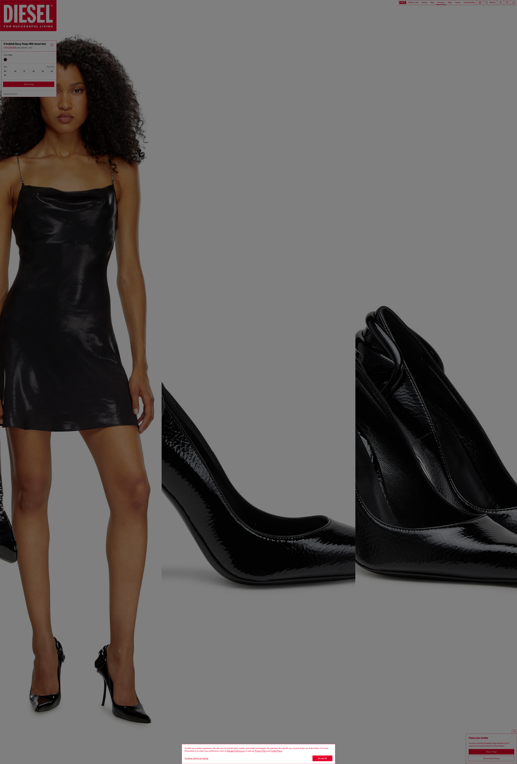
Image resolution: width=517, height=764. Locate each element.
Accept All (322, 758)
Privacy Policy (261, 751)
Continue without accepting (196, 758)
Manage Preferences (236, 751)
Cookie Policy (276, 751)
